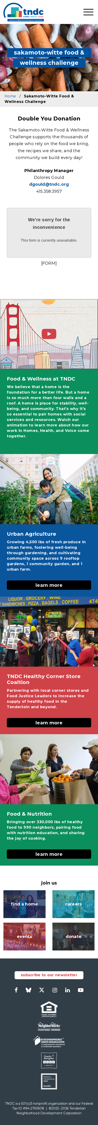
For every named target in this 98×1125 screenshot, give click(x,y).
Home (10, 96)
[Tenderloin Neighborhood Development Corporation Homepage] (23, 12)
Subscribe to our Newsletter (49, 975)
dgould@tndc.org (49, 184)
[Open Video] (49, 334)
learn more (49, 585)
